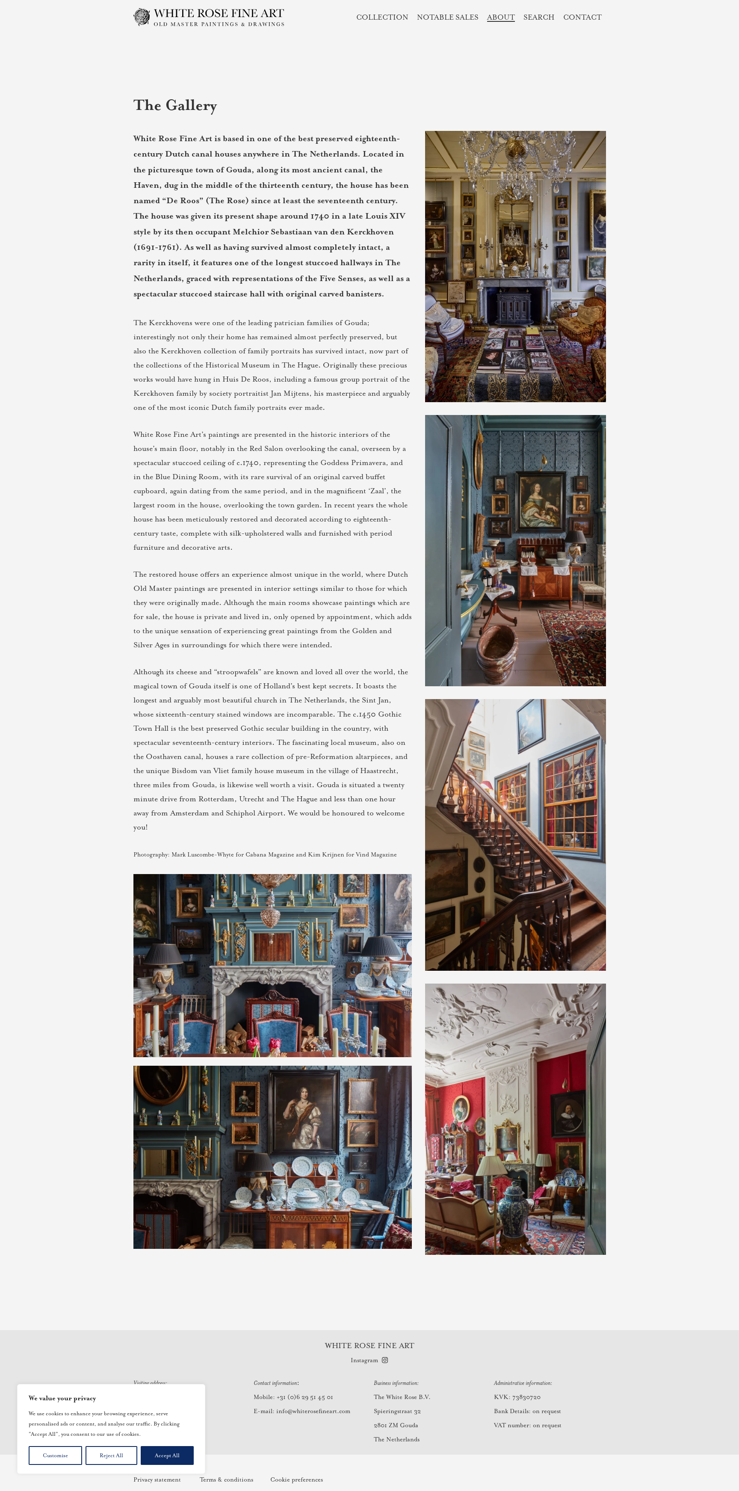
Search (539, 16)
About (501, 16)
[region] (111, 1429)
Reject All (111, 1455)
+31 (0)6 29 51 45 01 (305, 1397)
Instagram (364, 1360)
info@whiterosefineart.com (313, 1411)
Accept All (167, 1455)
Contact (582, 16)
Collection (382, 16)
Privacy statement (157, 1479)
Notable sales (448, 16)
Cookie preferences (296, 1479)
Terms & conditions (226, 1479)
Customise (55, 1455)
